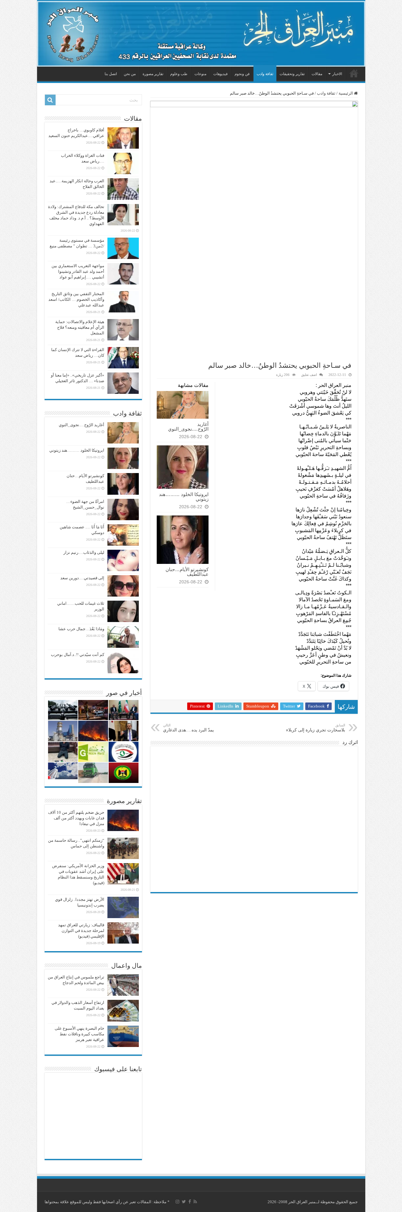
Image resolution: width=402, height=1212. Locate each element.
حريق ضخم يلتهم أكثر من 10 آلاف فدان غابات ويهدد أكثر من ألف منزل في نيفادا (76, 818)
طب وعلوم (178, 74)
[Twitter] (184, 1201)
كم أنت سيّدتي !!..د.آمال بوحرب (77, 654)
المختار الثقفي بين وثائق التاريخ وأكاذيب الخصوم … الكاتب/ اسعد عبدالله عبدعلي (76, 299)
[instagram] (177, 1201)
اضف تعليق (309, 375)
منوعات (200, 74)
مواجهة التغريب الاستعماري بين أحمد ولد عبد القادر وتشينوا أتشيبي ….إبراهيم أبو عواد (78, 271)
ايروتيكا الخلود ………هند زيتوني (184, 497)
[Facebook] (190, 1201)
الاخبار (337, 74)
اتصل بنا (111, 74)
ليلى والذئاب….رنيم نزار (83, 552)
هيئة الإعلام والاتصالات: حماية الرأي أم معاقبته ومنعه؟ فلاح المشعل (79, 327)
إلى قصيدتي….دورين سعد (82, 578)
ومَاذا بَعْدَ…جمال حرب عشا (81, 628)
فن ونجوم (242, 74)
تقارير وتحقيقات (292, 74)
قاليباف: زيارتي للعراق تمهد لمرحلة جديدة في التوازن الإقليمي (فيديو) (81, 931)
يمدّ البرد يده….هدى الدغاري (188, 727)
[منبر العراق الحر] (201, 34)
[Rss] (195, 1201)
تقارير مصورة (153, 74)
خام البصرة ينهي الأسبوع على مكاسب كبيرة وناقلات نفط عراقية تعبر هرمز (79, 1034)
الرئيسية (354, 73)
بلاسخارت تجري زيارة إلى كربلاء (315, 727)
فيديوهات (220, 74)
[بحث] (50, 100)
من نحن (130, 74)
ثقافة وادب (265, 74)
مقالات (317, 74)
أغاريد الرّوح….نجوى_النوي (188, 426)
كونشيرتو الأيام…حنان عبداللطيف (187, 572)
